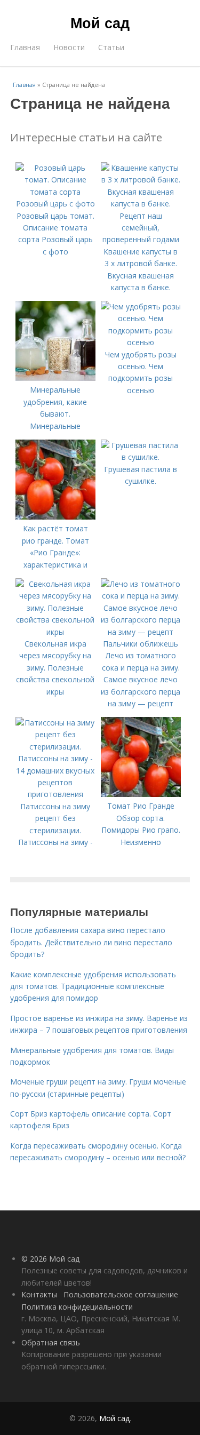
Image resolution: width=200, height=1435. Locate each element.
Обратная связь (50, 1342)
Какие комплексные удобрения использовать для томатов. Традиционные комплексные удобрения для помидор (93, 986)
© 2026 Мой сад (50, 1259)
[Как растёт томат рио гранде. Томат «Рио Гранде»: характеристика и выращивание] (55, 517)
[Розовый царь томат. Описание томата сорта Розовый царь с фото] (55, 203)
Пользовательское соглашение (120, 1294)
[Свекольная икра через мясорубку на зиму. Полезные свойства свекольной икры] (55, 632)
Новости (69, 47)
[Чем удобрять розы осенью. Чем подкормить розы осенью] (141, 342)
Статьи (111, 47)
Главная (25, 47)
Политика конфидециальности (77, 1307)
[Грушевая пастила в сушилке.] (141, 457)
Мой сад (100, 22)
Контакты (39, 1294)
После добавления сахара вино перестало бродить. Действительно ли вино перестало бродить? (91, 942)
